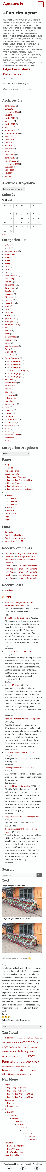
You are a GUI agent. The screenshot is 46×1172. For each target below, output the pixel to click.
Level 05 (20, 1124)
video (4, 1074)
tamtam (27, 60)
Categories (9, 1100)
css (36, 1042)
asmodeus (7, 22)
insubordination (31, 44)
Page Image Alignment (17, 477)
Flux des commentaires (15, 538)
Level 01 (10, 1112)
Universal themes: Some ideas (18, 786)
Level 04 (18, 1121)
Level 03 (15, 1118)
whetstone (24, 65)
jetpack (33, 1051)
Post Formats (11, 382)
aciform (9, 20)
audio (24, 1038)
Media (19, 46)
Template (9, 416)
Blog (7, 464)
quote (17, 1062)
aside (20, 1038)
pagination (24, 1057)
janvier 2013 (10, 118)
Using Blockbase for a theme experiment (22, 816)
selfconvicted (21, 57)
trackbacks (27, 1071)
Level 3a (13, 501)
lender (6, 46)
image (25, 1051)
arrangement (34, 20)
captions (29, 1038)
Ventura (11, 79)
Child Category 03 (14, 367)
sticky (15, 1066)
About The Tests (12, 474)
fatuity (26, 38)
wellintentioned (10, 65)
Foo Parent (8, 41)
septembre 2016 (12, 112)
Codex (8, 1042)
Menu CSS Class (13, 1149)
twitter (33, 1070)
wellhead (37, 63)
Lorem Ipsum (10, 513)
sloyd (5, 60)
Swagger (24, 1066)
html (19, 1051)
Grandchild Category (19, 370)
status (11, 1066)
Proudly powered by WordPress (28, 1164)
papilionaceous (28, 49)
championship (11, 25)
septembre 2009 (12, 164)
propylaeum (17, 55)
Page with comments (16, 486)
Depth (7, 1109)
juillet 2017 (9, 109)
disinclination (30, 33)
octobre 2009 (10, 161)
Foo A (33, 38)
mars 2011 (9, 127)
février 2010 (10, 154)
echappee (28, 36)
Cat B (35, 22)
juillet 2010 (9, 139)
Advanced (9, 1142)
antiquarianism (20, 20)
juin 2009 (8, 173)
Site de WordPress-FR (14, 541)
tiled (17, 1071)
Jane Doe (9, 556)
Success (19, 1066)
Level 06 (23, 1127)
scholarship (8, 57)
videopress (11, 1074)
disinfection (8, 36)
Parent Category (10, 52)
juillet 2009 (9, 170)
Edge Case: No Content (28, 553)
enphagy (6, 38)
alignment (9, 1037)
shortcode (33, 1062)
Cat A (29, 22)
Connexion (9, 532)
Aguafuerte (9, 1164)
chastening (23, 25)
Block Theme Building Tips (16, 618)
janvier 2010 (10, 157)
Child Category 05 (14, 376)
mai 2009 (8, 176)
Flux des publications (14, 535)
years (32, 65)
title (21, 1070)
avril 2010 (9, 148)
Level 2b (10, 510)
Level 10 (33, 1139)
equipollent (16, 38)
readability (23, 1062)
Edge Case (37, 36)
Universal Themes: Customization (19, 752)
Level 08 (28, 1133)
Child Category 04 (22, 30)
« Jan (4, 234)
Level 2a (10, 507)
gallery (13, 1051)
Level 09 (31, 1136)
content (28, 1042)
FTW (8, 1051)
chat (3, 1042)
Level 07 (26, 1130)
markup (16, 1056)
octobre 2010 (10, 130)
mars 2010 (9, 151)
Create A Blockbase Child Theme (19, 651)
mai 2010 (8, 145)
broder (16, 22)
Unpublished (8, 63)
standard (5, 1066)
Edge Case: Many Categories (16, 71)
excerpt (27, 1047)
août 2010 (9, 136)
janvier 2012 (10, 124)
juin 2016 (8, 115)
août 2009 (9, 167)
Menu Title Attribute (16, 1145)
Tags (28, 1066)
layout (5, 1056)
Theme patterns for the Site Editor (20, 767)
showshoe (33, 57)
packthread (8, 49)
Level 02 (13, 1115)
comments (16, 1042)
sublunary (18, 60)
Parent (39, 49)
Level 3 (13, 498)
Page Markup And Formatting (20, 480)
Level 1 (8, 492)
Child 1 (32, 25)
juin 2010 (8, 142)
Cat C (7, 272)
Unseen (38, 1071)
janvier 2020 (10, 105)
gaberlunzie (19, 41)
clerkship (19, 33)
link (10, 1056)
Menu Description (12, 1155)
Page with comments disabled (20, 489)
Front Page (9, 467)
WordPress (20, 1074)
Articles (17, 1038)
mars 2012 (9, 121)
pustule (27, 55)
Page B (8, 519)
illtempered (17, 44)
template (8, 1070)
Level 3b (13, 504)
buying (23, 22)
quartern (35, 55)
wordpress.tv (28, 1074)
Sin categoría (10, 404)
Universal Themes (12, 685)
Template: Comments (27, 565)
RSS (7, 597)
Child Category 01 (11, 28)
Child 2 (39, 25)
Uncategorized (11, 419)
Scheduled (9, 590)
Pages (7, 1084)
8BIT (3, 1038)
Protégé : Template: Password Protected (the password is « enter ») (21, 559)
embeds (19, 1047)
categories (19, 89)
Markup (13, 46)
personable (24, 52)
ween (30, 63)
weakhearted (21, 63)
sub (11, 60)
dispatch (19, 36)
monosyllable (29, 46)
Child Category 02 (28, 28)
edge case (29, 89)
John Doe (9, 553)
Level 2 (10, 495)
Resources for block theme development (22, 718)
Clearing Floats (14, 483)
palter (17, 49)
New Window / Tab (15, 1152)
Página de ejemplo (13, 470)
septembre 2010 (12, 133)
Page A (7, 516)
